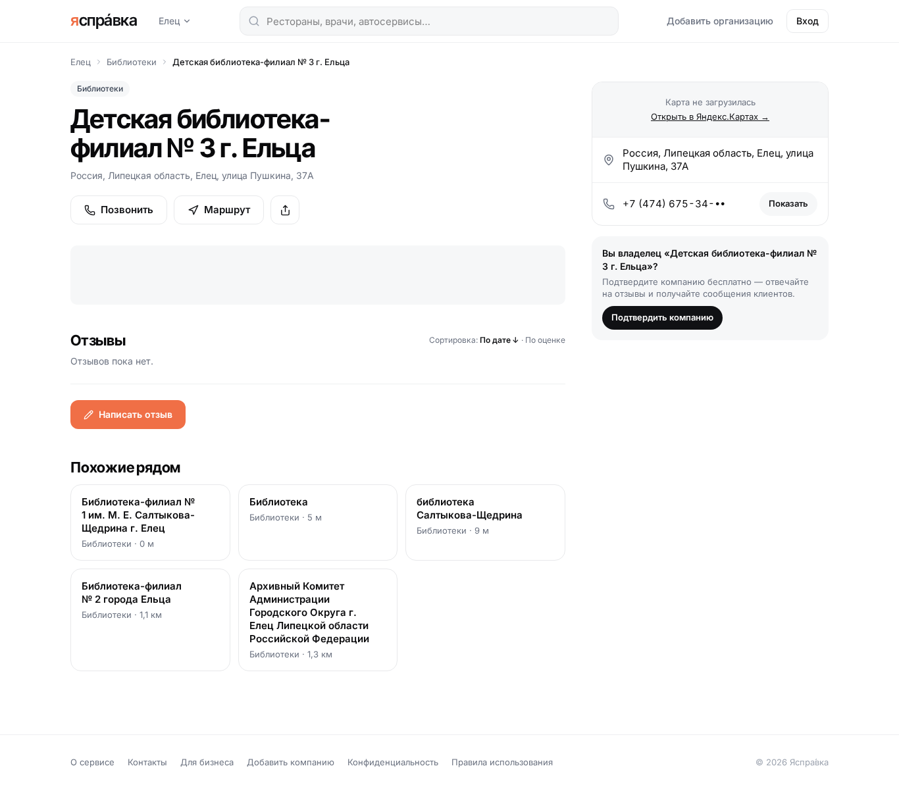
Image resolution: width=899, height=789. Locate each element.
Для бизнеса (207, 762)
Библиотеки (132, 62)
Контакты (147, 762)
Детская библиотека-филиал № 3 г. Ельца (260, 62)
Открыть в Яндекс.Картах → (710, 116)
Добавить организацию (720, 20)
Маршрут (227, 209)
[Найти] (254, 21)
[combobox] (429, 21)
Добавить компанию (290, 762)
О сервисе (92, 762)
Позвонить (127, 209)
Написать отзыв (135, 414)
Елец (169, 20)
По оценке (545, 340)
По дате (499, 340)
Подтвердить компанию (662, 317)
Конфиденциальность (392, 762)
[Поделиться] (284, 209)
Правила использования (502, 762)
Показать (788, 203)
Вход (807, 20)
